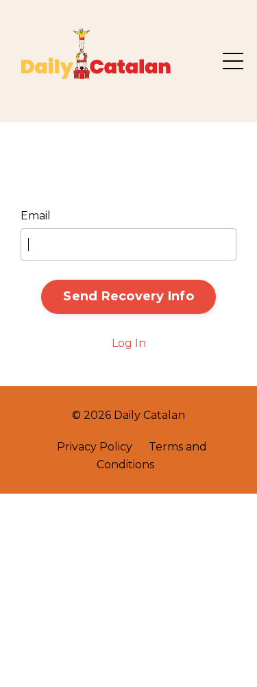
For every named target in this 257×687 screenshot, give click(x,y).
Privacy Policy (94, 446)
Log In (129, 343)
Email (36, 215)
